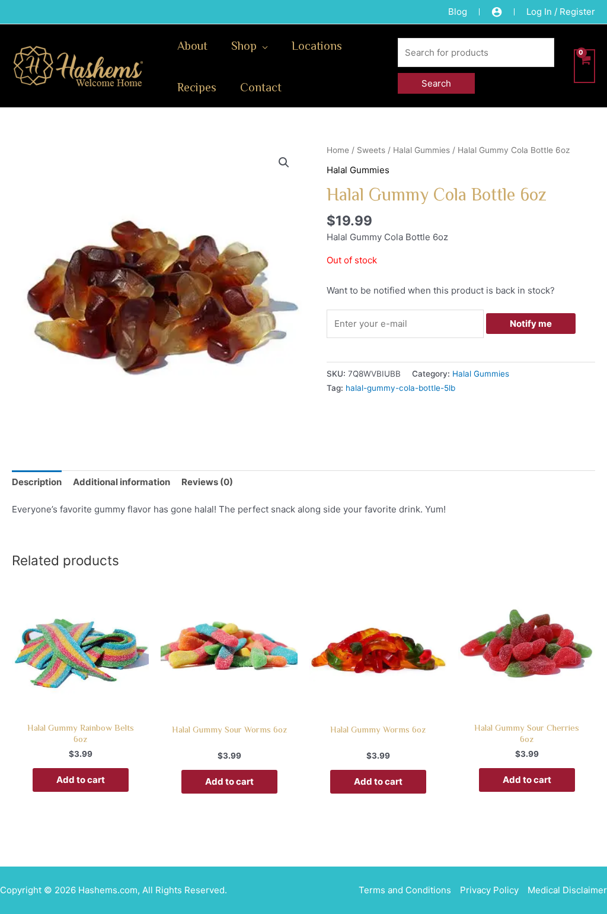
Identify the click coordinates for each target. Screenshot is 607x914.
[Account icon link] (496, 12)
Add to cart (80, 779)
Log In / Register (560, 11)
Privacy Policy (489, 890)
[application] (262, 45)
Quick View (80, 704)
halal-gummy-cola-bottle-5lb (400, 388)
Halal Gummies (421, 150)
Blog (457, 11)
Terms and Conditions (405, 890)
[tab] (37, 481)
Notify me (531, 323)
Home (338, 150)
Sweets (371, 150)
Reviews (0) (207, 482)
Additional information (121, 482)
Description (37, 482)
